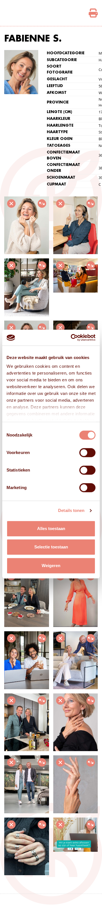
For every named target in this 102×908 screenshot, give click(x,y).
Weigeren (51, 565)
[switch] (87, 452)
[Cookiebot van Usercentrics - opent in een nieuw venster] (71, 337)
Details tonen (71, 510)
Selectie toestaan (51, 546)
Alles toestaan (51, 528)
